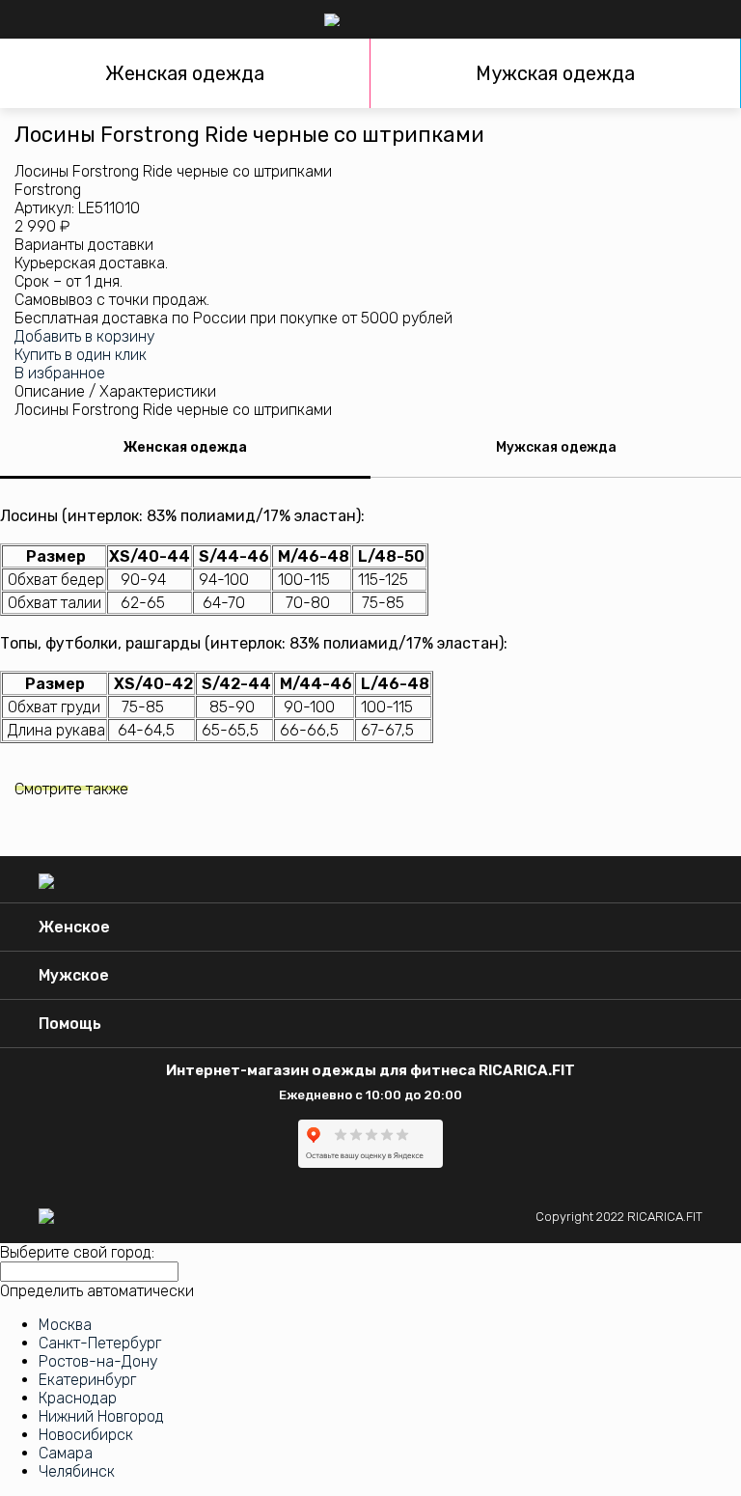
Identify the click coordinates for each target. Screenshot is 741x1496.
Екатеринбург (87, 1380)
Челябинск (77, 1471)
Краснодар (78, 1398)
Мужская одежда (555, 73)
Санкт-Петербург (100, 1343)
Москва (65, 1325)
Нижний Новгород (101, 1416)
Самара (66, 1453)
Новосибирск (86, 1435)
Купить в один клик (80, 355)
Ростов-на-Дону (98, 1361)
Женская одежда (184, 73)
